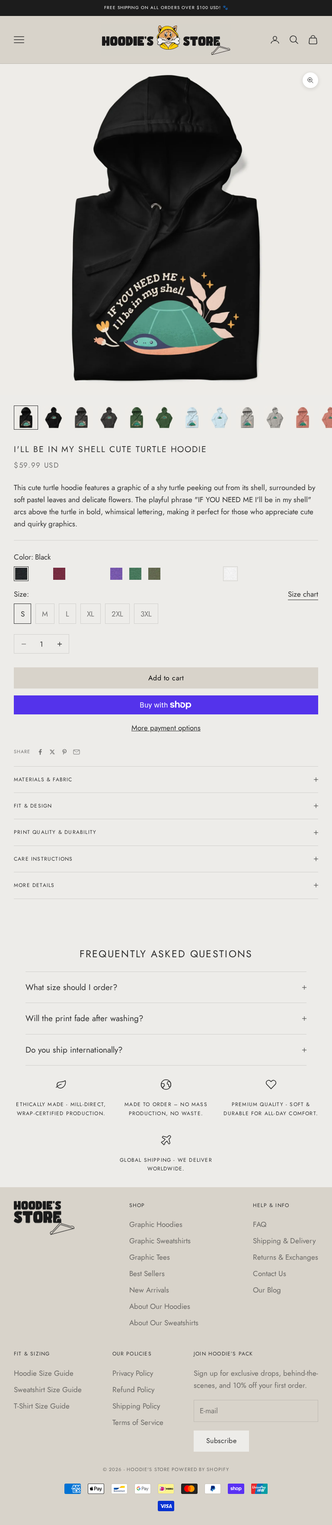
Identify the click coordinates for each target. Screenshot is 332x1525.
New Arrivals (149, 1290)
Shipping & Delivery (284, 1241)
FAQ (259, 1224)
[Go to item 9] (247, 418)
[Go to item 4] (109, 418)
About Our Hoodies (159, 1306)
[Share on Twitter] (52, 751)
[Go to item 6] (164, 418)
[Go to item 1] (26, 418)
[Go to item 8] (220, 418)
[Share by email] (76, 751)
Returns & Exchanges (285, 1257)
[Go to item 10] (275, 418)
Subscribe (221, 1441)
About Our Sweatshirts (163, 1322)
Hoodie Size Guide (43, 1373)
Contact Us (269, 1273)
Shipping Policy (136, 1406)
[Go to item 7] (192, 418)
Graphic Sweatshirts (160, 1241)
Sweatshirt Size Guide (48, 1389)
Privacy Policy (132, 1373)
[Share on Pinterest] (64, 751)
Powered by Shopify (200, 1469)
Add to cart (166, 678)
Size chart (303, 594)
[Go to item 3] (81, 418)
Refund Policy (133, 1389)
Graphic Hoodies (155, 1224)
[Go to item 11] (302, 418)
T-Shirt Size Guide (42, 1406)
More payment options (166, 728)
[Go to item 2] (54, 418)
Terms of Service (137, 1422)
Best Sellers (147, 1273)
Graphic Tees (149, 1257)
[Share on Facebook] (40, 751)
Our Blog (267, 1290)
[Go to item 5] (136, 418)
